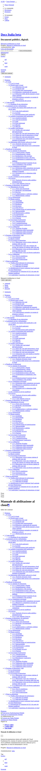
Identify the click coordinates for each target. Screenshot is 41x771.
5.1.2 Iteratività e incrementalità (21, 190)
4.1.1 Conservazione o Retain (21, 152)
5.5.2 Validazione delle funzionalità (22, 230)
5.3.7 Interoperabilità (18, 211)
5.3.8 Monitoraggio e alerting (21, 213)
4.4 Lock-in (11, 178)
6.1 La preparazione (14, 237)
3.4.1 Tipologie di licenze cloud (21, 144)
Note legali (8, 728)
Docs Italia (11, 34)
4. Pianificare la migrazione (13, 149)
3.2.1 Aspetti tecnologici (19, 118)
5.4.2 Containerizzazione (19, 223)
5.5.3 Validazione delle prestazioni (22, 232)
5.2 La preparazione (14, 197)
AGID (3, 1)
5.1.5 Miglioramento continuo (21, 195)
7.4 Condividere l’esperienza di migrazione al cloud (23, 275)
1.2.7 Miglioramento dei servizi (21, 100)
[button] (7, 49)
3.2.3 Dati (15, 121)
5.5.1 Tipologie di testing (19, 228)
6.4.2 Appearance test (18, 257)
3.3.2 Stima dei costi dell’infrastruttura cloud (25, 133)
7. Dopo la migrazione (11, 261)
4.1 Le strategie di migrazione (17, 151)
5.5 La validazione (14, 226)
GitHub (7, 20)
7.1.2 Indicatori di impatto (20, 266)
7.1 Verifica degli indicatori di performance (21, 263)
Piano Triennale (9, 5)
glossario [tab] (7, 288)
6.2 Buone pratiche (14, 238)
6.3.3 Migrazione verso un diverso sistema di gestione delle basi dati (25, 250)
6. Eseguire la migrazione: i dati (14, 235)
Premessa (7, 80)
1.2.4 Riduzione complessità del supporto (24, 92)
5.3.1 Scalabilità (17, 201)
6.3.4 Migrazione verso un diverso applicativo (26, 252)
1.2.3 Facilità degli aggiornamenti (22, 90)
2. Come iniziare (9, 102)
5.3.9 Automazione (18, 214)
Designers (8, 12)
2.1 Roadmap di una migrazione (18, 104)
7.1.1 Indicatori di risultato (20, 264)
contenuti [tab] (7, 283)
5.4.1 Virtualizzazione (18, 221)
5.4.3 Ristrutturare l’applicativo (21, 225)
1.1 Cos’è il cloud (13, 83)
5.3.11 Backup (16, 218)
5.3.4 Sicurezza (16, 206)
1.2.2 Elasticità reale (18, 88)
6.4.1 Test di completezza (19, 256)
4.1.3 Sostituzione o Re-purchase (22, 156)
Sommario (8, 77)
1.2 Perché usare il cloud (15, 85)
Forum (7, 17)
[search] (25, 51)
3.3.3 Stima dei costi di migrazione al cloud (25, 135)
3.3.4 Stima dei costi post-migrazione (23, 137)
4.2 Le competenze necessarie (17, 166)
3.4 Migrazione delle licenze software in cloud (22, 142)
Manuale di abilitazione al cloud (10, 43)
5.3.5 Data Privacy (17, 207)
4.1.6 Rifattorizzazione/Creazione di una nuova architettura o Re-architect (24, 163)
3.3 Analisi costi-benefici (15, 128)
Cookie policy (9, 726)
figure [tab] (6, 285)
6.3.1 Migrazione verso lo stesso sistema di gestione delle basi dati (25, 243)
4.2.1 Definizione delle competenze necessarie (26, 168)
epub (6, 66)
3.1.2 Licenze (16, 113)
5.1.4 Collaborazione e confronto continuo (25, 194)
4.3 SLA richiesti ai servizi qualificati (19, 176)
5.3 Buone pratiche (14, 199)
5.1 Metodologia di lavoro (16, 187)
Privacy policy (9, 725)
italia (13, 751)
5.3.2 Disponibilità (17, 202)
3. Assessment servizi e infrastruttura (15, 106)
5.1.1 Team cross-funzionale (20, 188)
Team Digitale (10, 1)
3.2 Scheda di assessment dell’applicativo (20, 116)
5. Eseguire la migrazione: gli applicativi (17, 185)
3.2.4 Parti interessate (18, 123)
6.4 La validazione (14, 254)
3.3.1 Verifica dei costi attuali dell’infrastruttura (21, 131)
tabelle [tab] (6, 287)
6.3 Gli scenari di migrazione (17, 240)
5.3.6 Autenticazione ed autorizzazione (23, 209)
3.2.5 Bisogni (16, 125)
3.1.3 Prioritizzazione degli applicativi (23, 114)
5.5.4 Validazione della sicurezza (22, 233)
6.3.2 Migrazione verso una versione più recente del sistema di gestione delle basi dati (25, 246)
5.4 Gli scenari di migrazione (17, 220)
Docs (6, 18)
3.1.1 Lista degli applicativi (20, 111)
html (6, 63)
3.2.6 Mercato (16, 126)
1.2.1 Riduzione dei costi (19, 87)
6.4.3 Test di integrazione (19, 259)
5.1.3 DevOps (16, 192)
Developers (8, 10)
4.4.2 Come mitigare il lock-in (21, 183)
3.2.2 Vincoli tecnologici (19, 119)
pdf (6, 59)
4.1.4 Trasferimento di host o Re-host (23, 157)
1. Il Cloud (8, 82)
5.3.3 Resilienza (17, 204)
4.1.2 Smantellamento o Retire (21, 154)
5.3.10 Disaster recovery (19, 216)
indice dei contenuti (7, 73)
